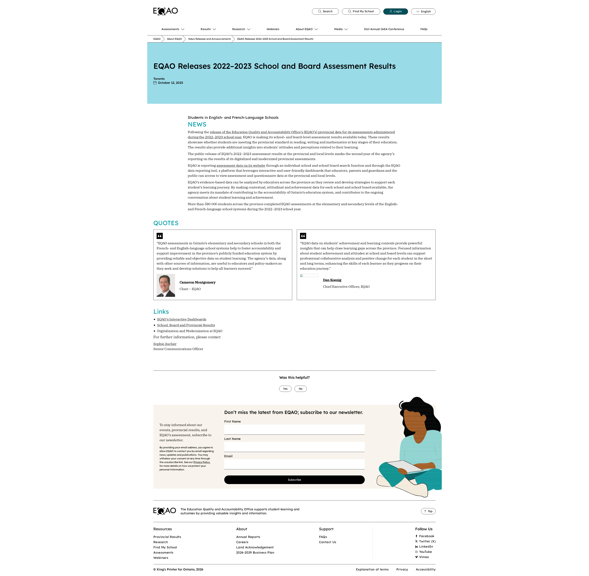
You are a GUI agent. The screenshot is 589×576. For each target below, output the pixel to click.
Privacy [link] (402, 569)
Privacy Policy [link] (201, 462)
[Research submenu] (252, 29)
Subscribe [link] (294, 479)
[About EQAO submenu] (320, 29)
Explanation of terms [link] (372, 569)
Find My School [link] (363, 11)
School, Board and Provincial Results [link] (186, 325)
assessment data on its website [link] (241, 165)
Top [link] (430, 511)
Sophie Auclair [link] (165, 343)
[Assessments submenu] (186, 29)
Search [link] (328, 11)
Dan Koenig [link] (332, 280)
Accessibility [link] (426, 569)
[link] (165, 11)
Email (228, 456)
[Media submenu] (350, 29)
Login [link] (398, 11)
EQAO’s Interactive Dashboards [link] (181, 319)
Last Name (232, 439)
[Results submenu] (218, 29)
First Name (232, 421)
